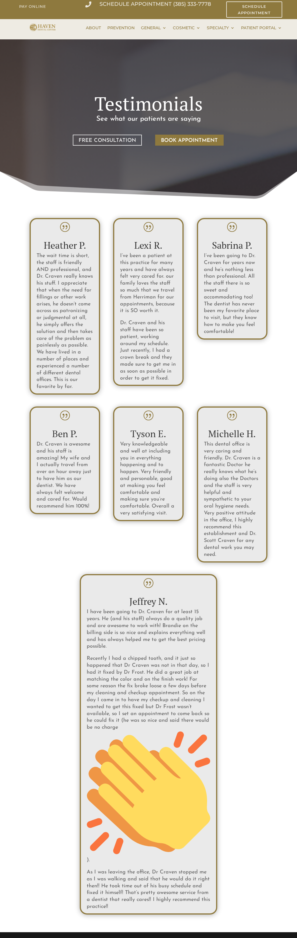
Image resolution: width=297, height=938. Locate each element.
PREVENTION (121, 28)
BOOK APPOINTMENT (189, 140)
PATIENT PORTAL (258, 28)
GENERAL (151, 28)
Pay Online (32, 6)
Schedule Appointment (254, 9)
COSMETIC (184, 28)
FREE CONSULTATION (107, 140)
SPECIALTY (218, 28)
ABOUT (93, 28)
